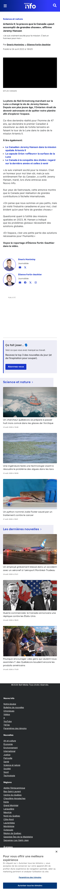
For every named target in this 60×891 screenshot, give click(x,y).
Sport (6, 772)
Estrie (6, 802)
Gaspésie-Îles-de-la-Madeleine (18, 836)
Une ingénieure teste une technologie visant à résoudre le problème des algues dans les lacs (28, 467)
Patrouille (7, 758)
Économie (8, 744)
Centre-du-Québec (12, 795)
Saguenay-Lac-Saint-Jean (16, 840)
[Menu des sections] (5, 6)
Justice (6, 754)
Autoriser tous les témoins (30, 885)
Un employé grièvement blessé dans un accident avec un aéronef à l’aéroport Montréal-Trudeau (30, 568)
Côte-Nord (8, 819)
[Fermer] (56, 851)
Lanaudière (8, 809)
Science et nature (13, 19)
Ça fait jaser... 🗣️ (16, 345)
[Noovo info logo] (30, 6)
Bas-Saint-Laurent (12, 791)
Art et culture (9, 740)
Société (7, 768)
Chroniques (8, 711)
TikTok (6, 725)
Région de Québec (12, 833)
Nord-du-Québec (11, 816)
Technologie (9, 775)
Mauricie (7, 812)
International (9, 751)
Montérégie (8, 826)
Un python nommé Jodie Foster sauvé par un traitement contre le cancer (27, 513)
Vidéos (6, 714)
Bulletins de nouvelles (13, 707)
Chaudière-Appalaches (14, 798)
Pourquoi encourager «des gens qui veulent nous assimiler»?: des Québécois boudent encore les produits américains (30, 662)
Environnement (10, 747)
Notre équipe (9, 704)
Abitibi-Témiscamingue (14, 788)
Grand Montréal (10, 805)
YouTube (7, 721)
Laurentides (9, 823)
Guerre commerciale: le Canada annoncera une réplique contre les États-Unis (29, 614)
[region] (30, 869)
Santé (6, 761)
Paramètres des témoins (15, 728)
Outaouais (8, 830)
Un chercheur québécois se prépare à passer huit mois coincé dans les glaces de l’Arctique (28, 421)
